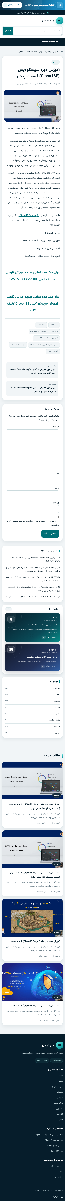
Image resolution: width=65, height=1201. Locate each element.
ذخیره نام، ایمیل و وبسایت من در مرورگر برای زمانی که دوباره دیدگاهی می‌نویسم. (33, 523)
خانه (61, 51)
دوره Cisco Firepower (54, 1140)
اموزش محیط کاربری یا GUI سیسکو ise (43, 344)
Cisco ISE (40, 325)
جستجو (8, 30)
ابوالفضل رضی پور (23, 84)
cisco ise (53, 325)
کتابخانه (59, 1114)
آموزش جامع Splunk (55, 1145)
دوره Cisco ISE (56, 1151)
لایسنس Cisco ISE (29, 215)
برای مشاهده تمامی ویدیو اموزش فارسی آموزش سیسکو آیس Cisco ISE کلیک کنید (32, 304)
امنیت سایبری (57, 1086)
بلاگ (61, 1172)
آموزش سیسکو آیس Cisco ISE (46, 338)
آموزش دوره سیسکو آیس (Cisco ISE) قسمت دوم (35, 941)
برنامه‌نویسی (58, 1103)
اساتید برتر (58, 1177)
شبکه (60, 1081)
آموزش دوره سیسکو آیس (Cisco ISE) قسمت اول (36, 1006)
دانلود (60, 1119)
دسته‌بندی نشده (56, 1166)
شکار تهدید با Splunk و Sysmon (49, 1134)
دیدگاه (56, 427)
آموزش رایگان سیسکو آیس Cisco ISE (43, 331)
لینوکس (59, 1097)
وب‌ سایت (55, 502)
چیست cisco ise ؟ (17, 344)
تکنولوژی (59, 1108)
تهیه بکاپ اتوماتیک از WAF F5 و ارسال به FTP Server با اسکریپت (33, 597)
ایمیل (56, 488)
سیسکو (55, 62)
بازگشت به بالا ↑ (57, 1197)
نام (57, 473)
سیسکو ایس (52, 351)
